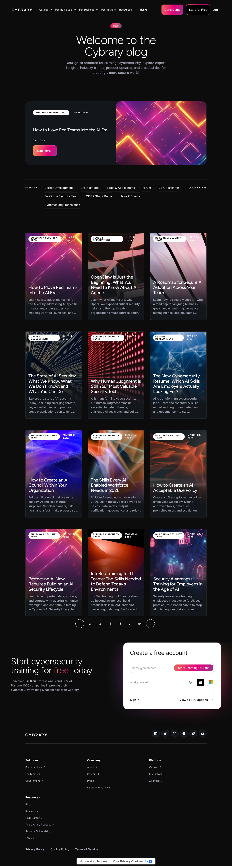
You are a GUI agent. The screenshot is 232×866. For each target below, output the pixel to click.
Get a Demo (172, 9)
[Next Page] (150, 623)
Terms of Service (86, 849)
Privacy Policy (35, 849)
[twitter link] (165, 734)
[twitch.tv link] (193, 734)
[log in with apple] (200, 682)
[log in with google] (190, 682)
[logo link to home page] (36, 735)
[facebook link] (184, 734)
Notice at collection (93, 861)
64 (140, 623)
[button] (45, 10)
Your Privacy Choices (128, 861)
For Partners (108, 9)
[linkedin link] (156, 734)
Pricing (143, 9)
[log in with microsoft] (210, 682)
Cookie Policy (59, 849)
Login (216, 9)
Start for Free (198, 9)
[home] (22, 9)
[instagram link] (175, 734)
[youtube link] (203, 734)
